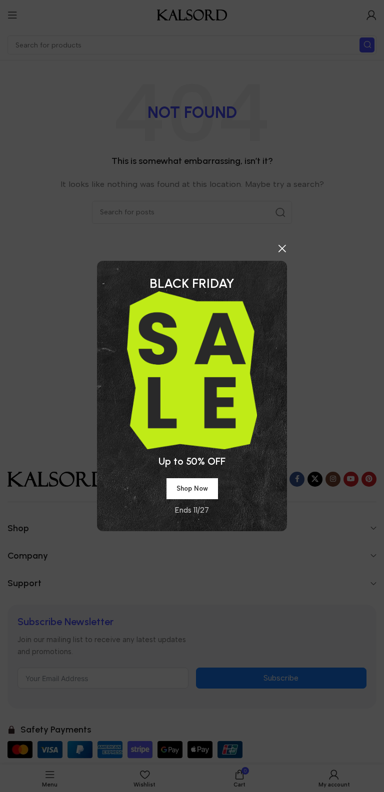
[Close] (282, 248)
